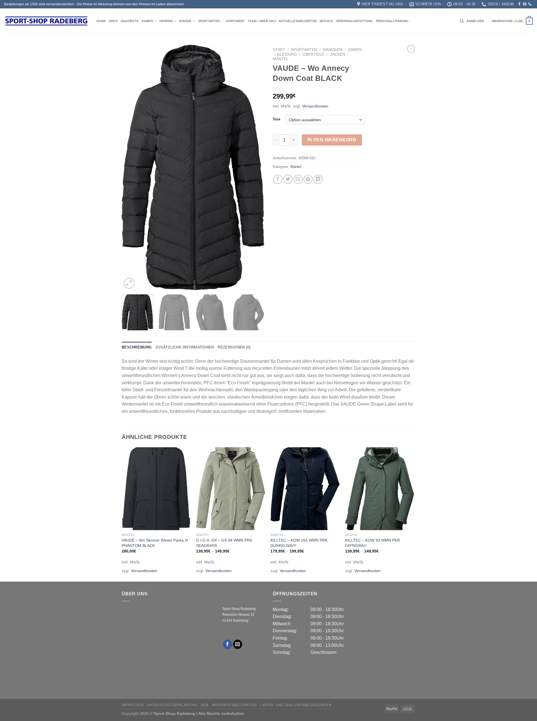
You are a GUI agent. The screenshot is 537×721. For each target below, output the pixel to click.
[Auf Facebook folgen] (519, 4)
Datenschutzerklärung (172, 705)
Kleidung (287, 54)
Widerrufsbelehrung (234, 705)
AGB (204, 705)
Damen (147, 21)
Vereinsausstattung (354, 21)
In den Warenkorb (331, 139)
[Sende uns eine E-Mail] (524, 4)
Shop (113, 21)
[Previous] (131, 167)
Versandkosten (315, 106)
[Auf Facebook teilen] (277, 179)
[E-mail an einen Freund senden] (298, 179)
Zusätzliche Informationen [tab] (185, 347)
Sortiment (235, 21)
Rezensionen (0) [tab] (234, 347)
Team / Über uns (261, 21)
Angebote (130, 21)
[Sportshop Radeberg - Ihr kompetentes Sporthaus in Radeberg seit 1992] (46, 21)
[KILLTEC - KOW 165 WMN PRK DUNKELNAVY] (305, 488)
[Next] (254, 167)
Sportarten (209, 21)
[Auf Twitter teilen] (288, 179)
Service (326, 21)
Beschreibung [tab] (137, 347)
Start (279, 50)
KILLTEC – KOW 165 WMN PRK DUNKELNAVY (299, 543)
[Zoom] (129, 283)
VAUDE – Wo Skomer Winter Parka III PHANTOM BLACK (155, 543)
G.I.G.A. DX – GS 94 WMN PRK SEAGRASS (224, 543)
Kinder (185, 21)
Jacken (337, 54)
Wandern (332, 50)
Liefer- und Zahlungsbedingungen (295, 705)
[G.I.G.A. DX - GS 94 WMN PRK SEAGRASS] (230, 488)
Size (276, 119)
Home (101, 21)
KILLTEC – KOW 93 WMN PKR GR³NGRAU (372, 543)
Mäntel (281, 59)
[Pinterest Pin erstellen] (308, 179)
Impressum (133, 705)
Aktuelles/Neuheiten (298, 21)
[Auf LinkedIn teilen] (318, 179)
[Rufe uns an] (530, 4)
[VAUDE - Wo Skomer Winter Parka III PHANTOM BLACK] (156, 488)
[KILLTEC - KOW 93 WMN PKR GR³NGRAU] (379, 488)
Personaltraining (392, 21)
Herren (166, 21)
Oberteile (313, 54)
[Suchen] (461, 21)
